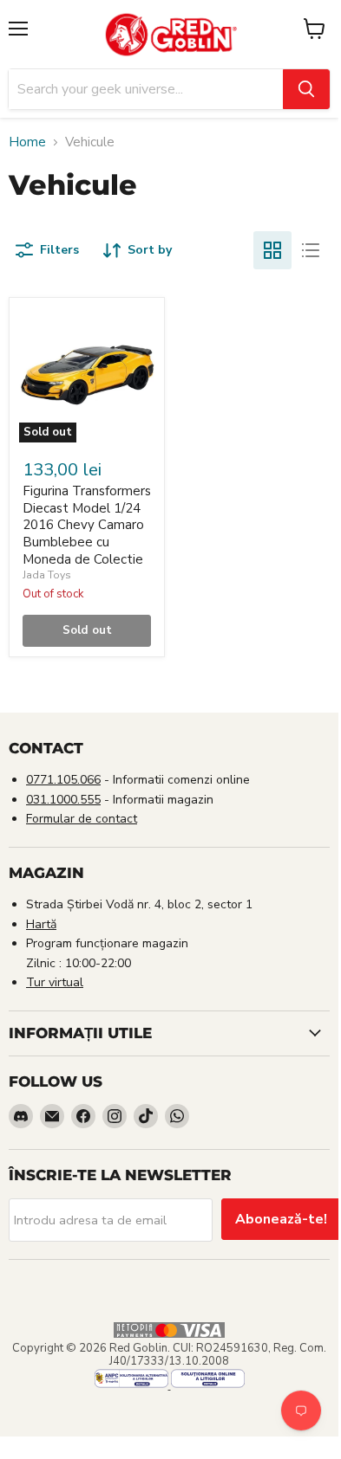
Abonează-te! (281, 1219)
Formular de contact (81, 818)
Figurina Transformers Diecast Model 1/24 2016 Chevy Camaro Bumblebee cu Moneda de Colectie (87, 525)
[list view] (311, 250)
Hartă (41, 924)
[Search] (306, 89)
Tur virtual (54, 982)
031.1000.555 (63, 799)
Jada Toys (47, 575)
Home (27, 142)
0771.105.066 (63, 779)
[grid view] (272, 250)
